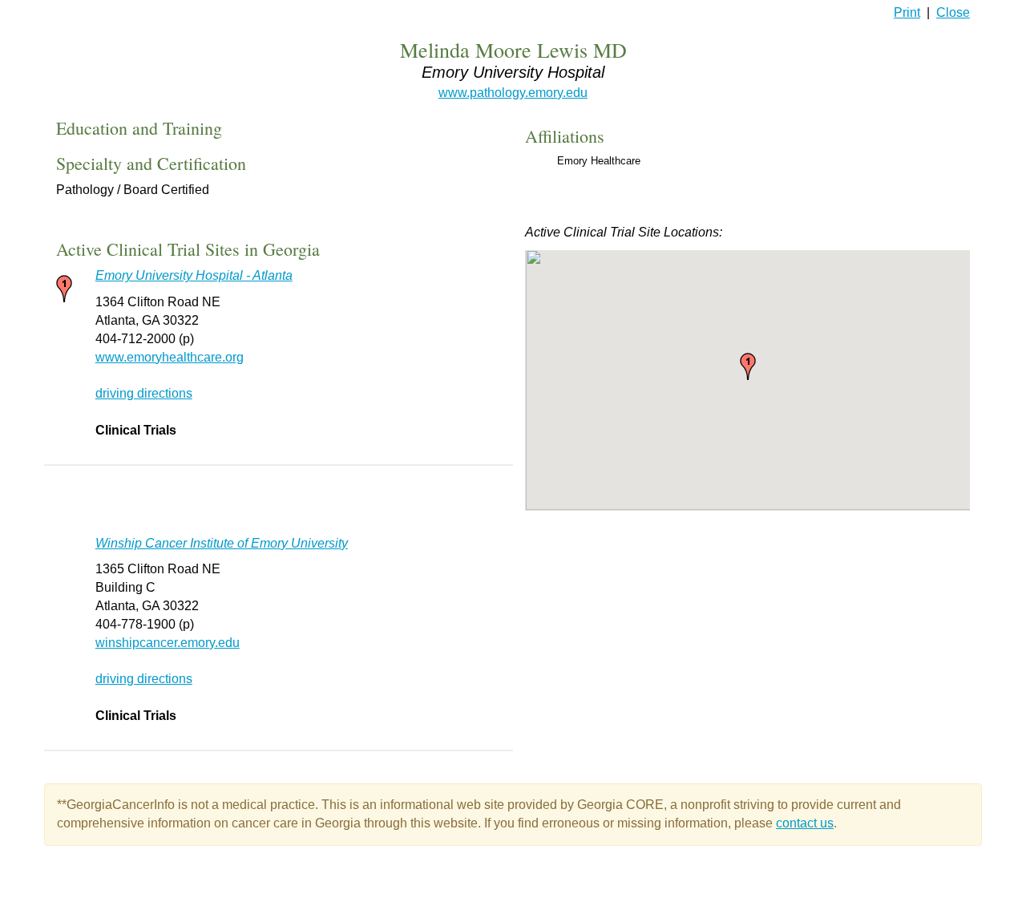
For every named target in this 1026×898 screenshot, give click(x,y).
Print (907, 12)
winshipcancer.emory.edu (167, 642)
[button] (748, 366)
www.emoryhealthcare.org (169, 357)
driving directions (143, 393)
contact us (805, 823)
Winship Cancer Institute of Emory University (221, 543)
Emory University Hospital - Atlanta (194, 275)
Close (953, 12)
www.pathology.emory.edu (513, 92)
